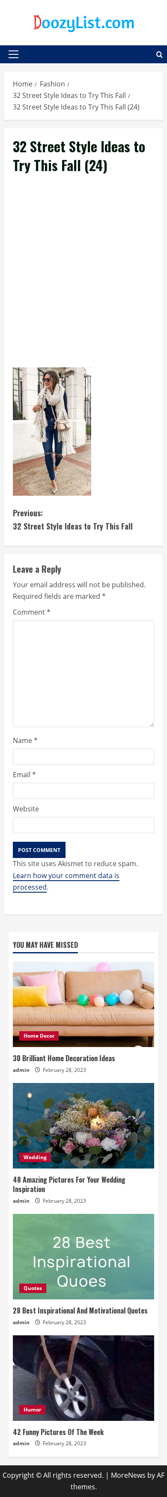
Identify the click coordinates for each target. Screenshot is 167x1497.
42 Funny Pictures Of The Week (58, 1432)
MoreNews (128, 1475)
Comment (32, 612)
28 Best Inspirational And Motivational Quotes (80, 1310)
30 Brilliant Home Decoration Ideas (64, 1058)
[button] (13, 54)
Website (26, 809)
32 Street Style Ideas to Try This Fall (73, 519)
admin (21, 1070)
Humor (32, 1409)
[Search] (159, 54)
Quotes (33, 1288)
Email (24, 774)
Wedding (35, 1157)
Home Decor (39, 1035)
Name (25, 740)
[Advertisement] (83, 280)
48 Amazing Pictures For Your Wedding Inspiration (69, 1184)
